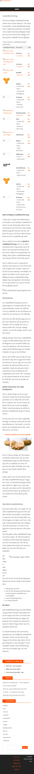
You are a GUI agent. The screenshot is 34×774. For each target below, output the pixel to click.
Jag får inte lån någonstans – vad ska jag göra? (16, 682)
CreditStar (5, 715)
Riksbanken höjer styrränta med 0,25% (14, 695)
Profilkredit (6, 740)
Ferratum (5, 712)
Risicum (5, 731)
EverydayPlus (6, 718)
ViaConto (5, 734)
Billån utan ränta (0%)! (13, 669)
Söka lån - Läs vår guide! (13, 666)
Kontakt (17, 760)
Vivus (4, 708)
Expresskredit (6, 737)
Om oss (17, 757)
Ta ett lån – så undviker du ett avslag (13, 692)
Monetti (5, 721)
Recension (20, 56)
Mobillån (5, 705)
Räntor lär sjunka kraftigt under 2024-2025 (15, 689)
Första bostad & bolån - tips (15, 672)
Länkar (16, 769)
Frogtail (5, 724)
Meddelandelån (7, 728)
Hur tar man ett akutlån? (10, 686)
